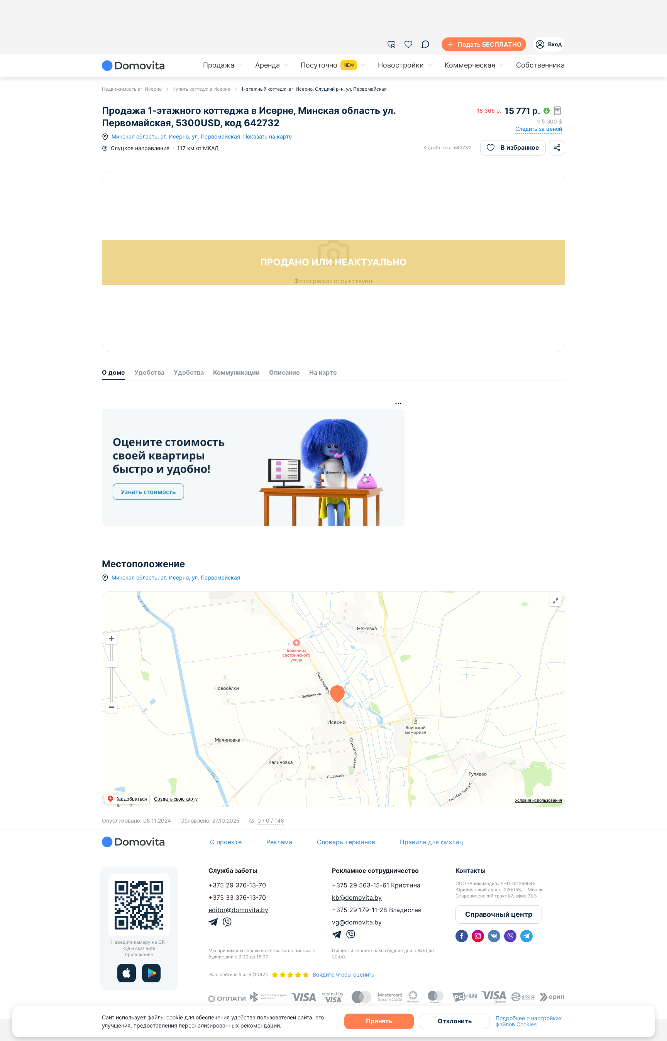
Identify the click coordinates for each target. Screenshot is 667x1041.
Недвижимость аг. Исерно (132, 89)
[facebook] (461, 936)
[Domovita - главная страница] (133, 65)
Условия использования (538, 800)
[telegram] (526, 936)
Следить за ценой (538, 128)
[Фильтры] (391, 44)
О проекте (226, 841)
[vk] (494, 936)
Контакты (470, 870)
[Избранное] (408, 44)
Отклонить (455, 1021)
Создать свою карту (176, 799)
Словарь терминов (346, 841)
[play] (151, 973)
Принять (379, 1021)
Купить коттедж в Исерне (201, 89)
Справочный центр (498, 914)
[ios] (126, 973)
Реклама (279, 841)
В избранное (520, 147)
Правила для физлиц (431, 841)
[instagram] (478, 936)
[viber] (510, 936)
